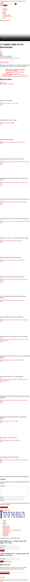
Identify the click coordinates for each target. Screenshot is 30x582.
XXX (4, 12)
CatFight (11, 72)
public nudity (18, 76)
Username (2, 545)
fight (21, 72)
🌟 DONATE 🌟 (7, 16)
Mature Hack (6, 527)
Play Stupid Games (7, 76)
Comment (2, 485)
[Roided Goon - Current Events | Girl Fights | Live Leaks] (14, 2)
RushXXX (5, 535)
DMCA (5, 523)
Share (1, 53)
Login (1, 5)
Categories (5, 9)
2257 (4, 524)
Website (2, 500)
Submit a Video (7, 15)
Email (2, 498)
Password (2, 549)
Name (2, 497)
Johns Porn (5, 534)
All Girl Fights (15, 69)
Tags (4, 10)
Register (5, 5)
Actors (4, 13)
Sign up (2, 550)
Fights (1, 62)
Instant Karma (23, 74)
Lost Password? (8, 561)
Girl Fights (6, 62)
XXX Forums (6, 531)
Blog (4, 17)
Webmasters (6, 532)
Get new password (5, 573)
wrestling (26, 76)
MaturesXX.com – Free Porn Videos (12, 530)
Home (4, 8)
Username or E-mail (5, 571)
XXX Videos (6, 528)
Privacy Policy (6, 526)
